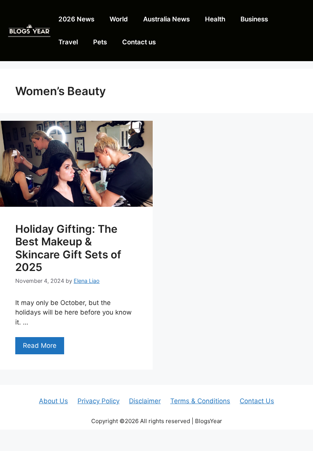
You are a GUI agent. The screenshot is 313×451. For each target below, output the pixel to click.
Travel (68, 42)
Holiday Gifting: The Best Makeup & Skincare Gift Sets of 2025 (68, 248)
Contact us (139, 42)
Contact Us (257, 401)
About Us (53, 401)
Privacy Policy (98, 401)
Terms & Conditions (200, 401)
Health (215, 19)
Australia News (166, 19)
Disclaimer (145, 401)
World (119, 19)
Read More (39, 345)
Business (254, 19)
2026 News (76, 19)
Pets (100, 42)
